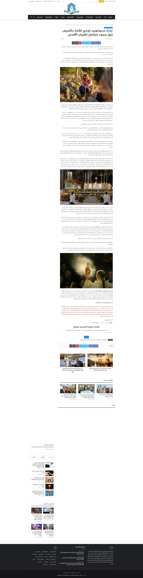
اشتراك (86, 337)
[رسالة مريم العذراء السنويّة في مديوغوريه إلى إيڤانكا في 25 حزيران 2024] (49, 493)
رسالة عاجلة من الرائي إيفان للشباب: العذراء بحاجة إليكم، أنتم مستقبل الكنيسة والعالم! (68, 396)
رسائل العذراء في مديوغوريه (51, 559)
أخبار (105, 17)
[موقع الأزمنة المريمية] (71, 9)
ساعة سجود (93, 339)
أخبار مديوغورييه (53, 551)
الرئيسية (110, 17)
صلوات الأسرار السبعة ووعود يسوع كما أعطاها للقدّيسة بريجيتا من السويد (37, 517)
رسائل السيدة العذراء (39, 556)
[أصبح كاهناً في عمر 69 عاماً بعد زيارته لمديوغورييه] (105, 388)
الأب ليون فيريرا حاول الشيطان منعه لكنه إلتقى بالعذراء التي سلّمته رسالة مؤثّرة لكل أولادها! (38, 465)
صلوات (56, 17)
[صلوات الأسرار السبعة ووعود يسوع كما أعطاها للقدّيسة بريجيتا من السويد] (36, 511)
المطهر (46, 556)
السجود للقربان (99, 339)
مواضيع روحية (80, 17)
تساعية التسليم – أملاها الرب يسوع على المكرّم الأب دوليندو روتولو (37, 533)
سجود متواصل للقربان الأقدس (85, 339)
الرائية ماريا (54, 554)
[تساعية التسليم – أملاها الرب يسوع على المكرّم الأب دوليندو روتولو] (36, 527)
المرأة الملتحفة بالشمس (47, 1)
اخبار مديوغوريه (105, 339)
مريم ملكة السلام (53, 564)
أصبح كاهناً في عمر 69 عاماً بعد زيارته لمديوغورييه (106, 395)
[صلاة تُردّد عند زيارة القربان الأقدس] (49, 486)
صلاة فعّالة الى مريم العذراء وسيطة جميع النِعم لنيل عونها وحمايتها (49, 533)
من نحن (58, 1)
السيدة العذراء (41, 554)
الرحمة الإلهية (38, 1)
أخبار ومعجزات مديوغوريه (98, 24)
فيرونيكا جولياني (32, 1)
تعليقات (34, 457)
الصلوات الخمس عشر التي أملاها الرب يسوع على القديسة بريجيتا (49, 516)
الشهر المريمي (34, 554)
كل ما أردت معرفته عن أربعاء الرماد (38, 472)
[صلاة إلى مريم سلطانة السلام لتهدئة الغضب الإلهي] (49, 480)
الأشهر (42, 457)
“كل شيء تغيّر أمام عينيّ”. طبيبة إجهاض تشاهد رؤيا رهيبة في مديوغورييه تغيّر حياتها (86, 396)
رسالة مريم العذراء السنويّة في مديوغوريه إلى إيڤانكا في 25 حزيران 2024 (38, 492)
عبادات (62, 17)
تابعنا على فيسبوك (50, 449)
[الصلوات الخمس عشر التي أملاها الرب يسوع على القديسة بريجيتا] (48, 511)
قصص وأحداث (89, 17)
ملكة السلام (45, 564)
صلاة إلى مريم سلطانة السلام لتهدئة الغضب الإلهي (37, 478)
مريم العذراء (98, 17)
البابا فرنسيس (37, 551)
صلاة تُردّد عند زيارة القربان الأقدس (91, 1)
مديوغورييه (46, 561)
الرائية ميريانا (48, 554)
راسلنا (54, 1)
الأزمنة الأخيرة (70, 17)
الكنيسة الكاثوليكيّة (52, 556)
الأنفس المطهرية (45, 551)
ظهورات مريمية (53, 561)
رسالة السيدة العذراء (40, 559)
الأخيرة (51, 457)
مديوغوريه (106, 24)
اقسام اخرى (39, 17)
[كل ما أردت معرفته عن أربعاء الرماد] (49, 473)
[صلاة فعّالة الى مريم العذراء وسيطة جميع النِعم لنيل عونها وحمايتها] (48, 527)
